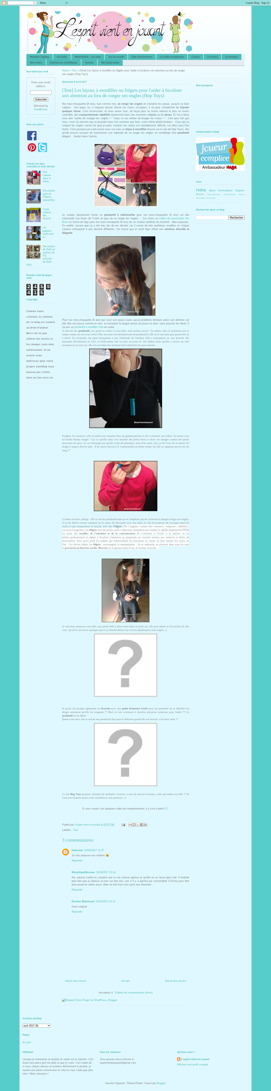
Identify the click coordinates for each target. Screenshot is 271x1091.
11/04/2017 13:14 (106, 872)
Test (74, 70)
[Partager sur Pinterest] (145, 825)
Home (65, 70)
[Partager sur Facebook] (142, 825)
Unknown (77, 850)
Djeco (212, 190)
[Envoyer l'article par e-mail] (123, 824)
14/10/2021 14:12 (105, 901)
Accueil (125, 980)
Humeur (89, 62)
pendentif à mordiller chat (89, 327)
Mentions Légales (39, 57)
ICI (166, 808)
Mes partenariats (110, 62)
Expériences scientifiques (63, 62)
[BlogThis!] (134, 825)
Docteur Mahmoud (83, 901)
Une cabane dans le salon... (47, 176)
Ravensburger (213, 194)
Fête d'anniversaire (142, 57)
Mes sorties (36, 62)
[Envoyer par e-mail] (130, 825)
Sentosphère (225, 190)
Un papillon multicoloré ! (48, 232)
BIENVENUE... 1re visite (88, 57)
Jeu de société (116, 57)
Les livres (212, 57)
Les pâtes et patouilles (172, 57)
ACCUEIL (62, 57)
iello (213, 198)
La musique (231, 57)
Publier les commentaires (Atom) (134, 992)
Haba (201, 190)
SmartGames (229, 194)
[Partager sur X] (138, 825)
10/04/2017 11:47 (94, 850)
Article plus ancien (175, 980)
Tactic (208, 198)
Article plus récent (75, 980)
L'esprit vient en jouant (195, 1059)
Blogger (161, 1083)
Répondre (77, 860)
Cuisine (195, 57)
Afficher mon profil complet (192, 1064)
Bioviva (200, 194)
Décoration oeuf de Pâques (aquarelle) (49, 195)
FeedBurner (40, 109)
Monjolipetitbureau (83, 872)
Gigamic (240, 190)
